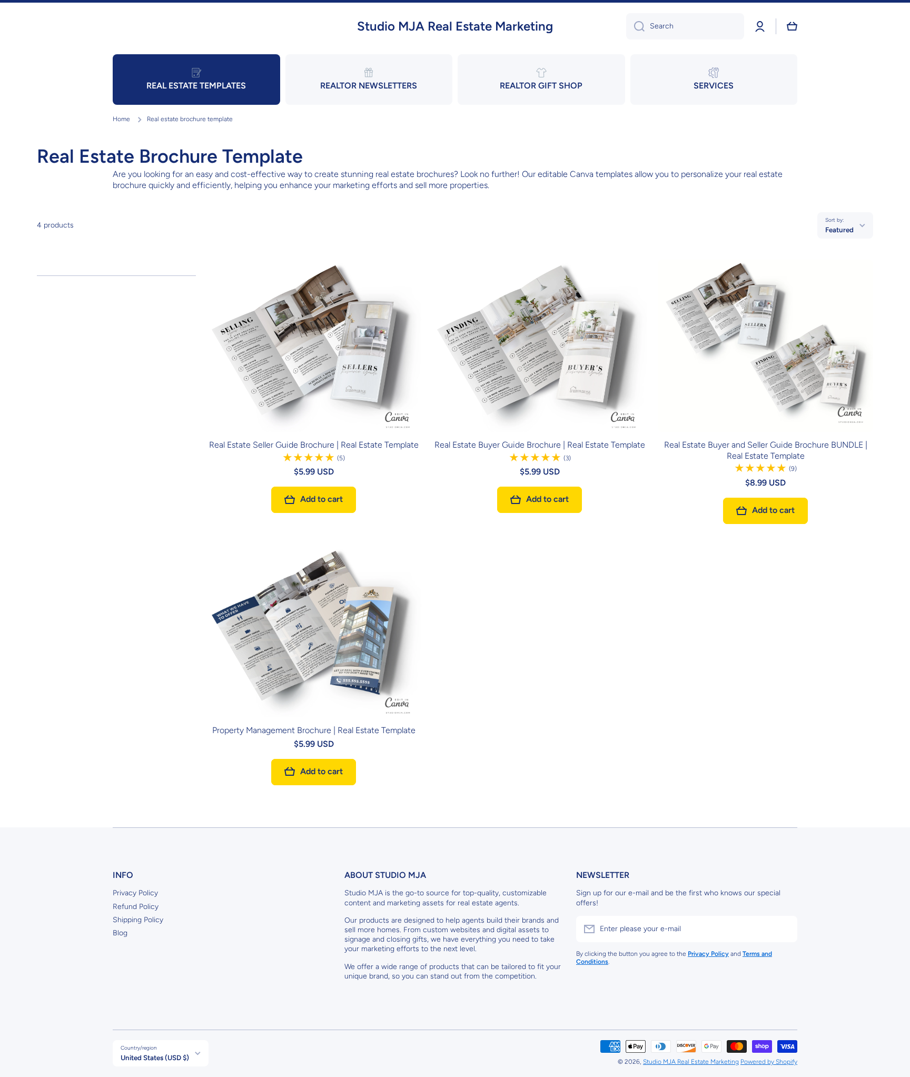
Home (121, 119)
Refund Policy (136, 906)
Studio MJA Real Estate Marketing (691, 1061)
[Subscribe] (784, 929)
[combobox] (685, 26)
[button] (792, 26)
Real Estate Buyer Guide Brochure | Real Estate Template (539, 445)
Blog (120, 932)
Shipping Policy (138, 919)
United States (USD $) (155, 1057)
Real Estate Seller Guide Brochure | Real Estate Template (314, 445)
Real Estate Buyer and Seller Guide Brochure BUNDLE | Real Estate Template (765, 450)
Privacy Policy (135, 892)
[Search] (635, 26)
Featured (839, 229)
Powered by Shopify (768, 1061)
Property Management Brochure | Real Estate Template (314, 730)
